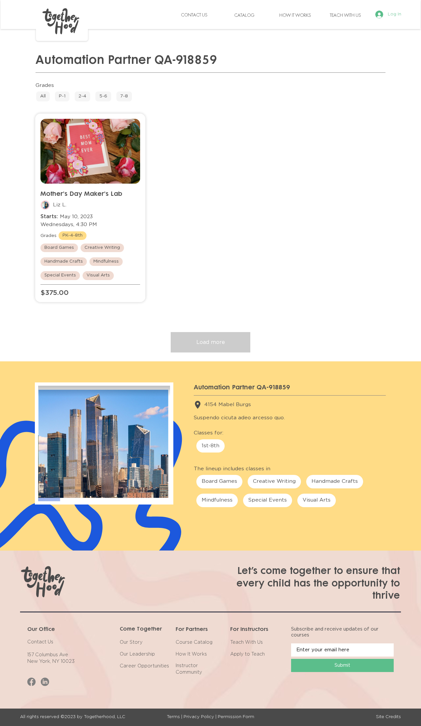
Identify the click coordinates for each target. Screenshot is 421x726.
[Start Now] (43, 96)
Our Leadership (137, 654)
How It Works (191, 654)
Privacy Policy (199, 717)
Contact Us (40, 642)
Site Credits (388, 717)
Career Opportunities (144, 666)
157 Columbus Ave (47, 655)
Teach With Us (246, 642)
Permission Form (236, 717)
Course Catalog (194, 642)
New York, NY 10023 (51, 661)
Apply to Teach (247, 654)
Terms (173, 717)
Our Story (131, 642)
